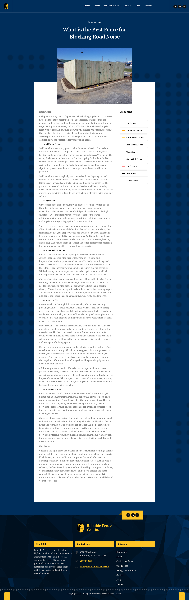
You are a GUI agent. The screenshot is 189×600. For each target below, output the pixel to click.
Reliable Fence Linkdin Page (180, 6)
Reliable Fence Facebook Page (175, 6)
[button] (112, 6)
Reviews (120, 584)
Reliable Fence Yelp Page (184, 6)
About (119, 556)
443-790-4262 (86, 561)
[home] (6, 6)
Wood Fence (122, 566)
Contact (120, 575)
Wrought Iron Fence (126, 570)
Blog (118, 580)
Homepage (121, 552)
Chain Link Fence (124, 561)
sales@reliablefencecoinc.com (94, 566)
